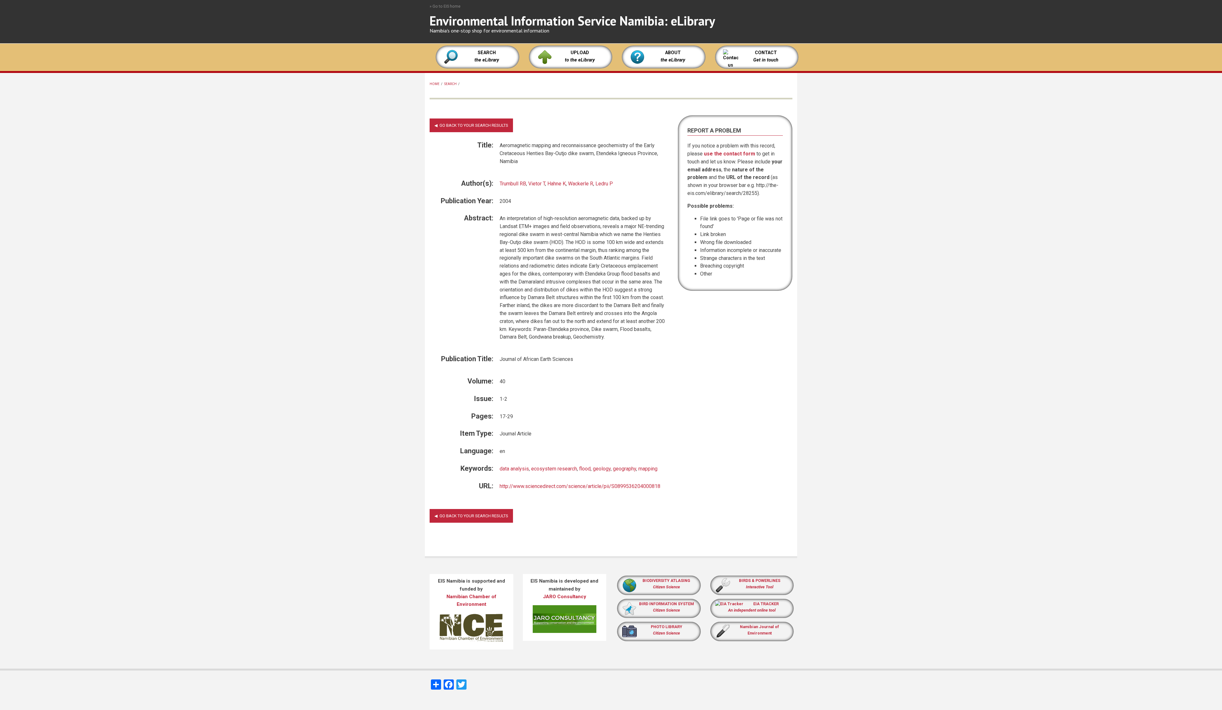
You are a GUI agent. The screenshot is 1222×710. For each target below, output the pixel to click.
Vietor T (536, 184)
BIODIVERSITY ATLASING (666, 580)
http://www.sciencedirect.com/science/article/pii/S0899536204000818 (580, 486)
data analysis (514, 469)
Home (434, 84)
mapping (647, 469)
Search (450, 84)
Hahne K (556, 184)
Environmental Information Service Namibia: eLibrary (572, 20)
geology (602, 469)
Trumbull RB (513, 184)
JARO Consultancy (564, 596)
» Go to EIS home (445, 6)
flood (585, 469)
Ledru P (604, 184)
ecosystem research (554, 469)
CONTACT (766, 52)
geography (624, 469)
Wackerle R (580, 184)
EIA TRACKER (766, 603)
